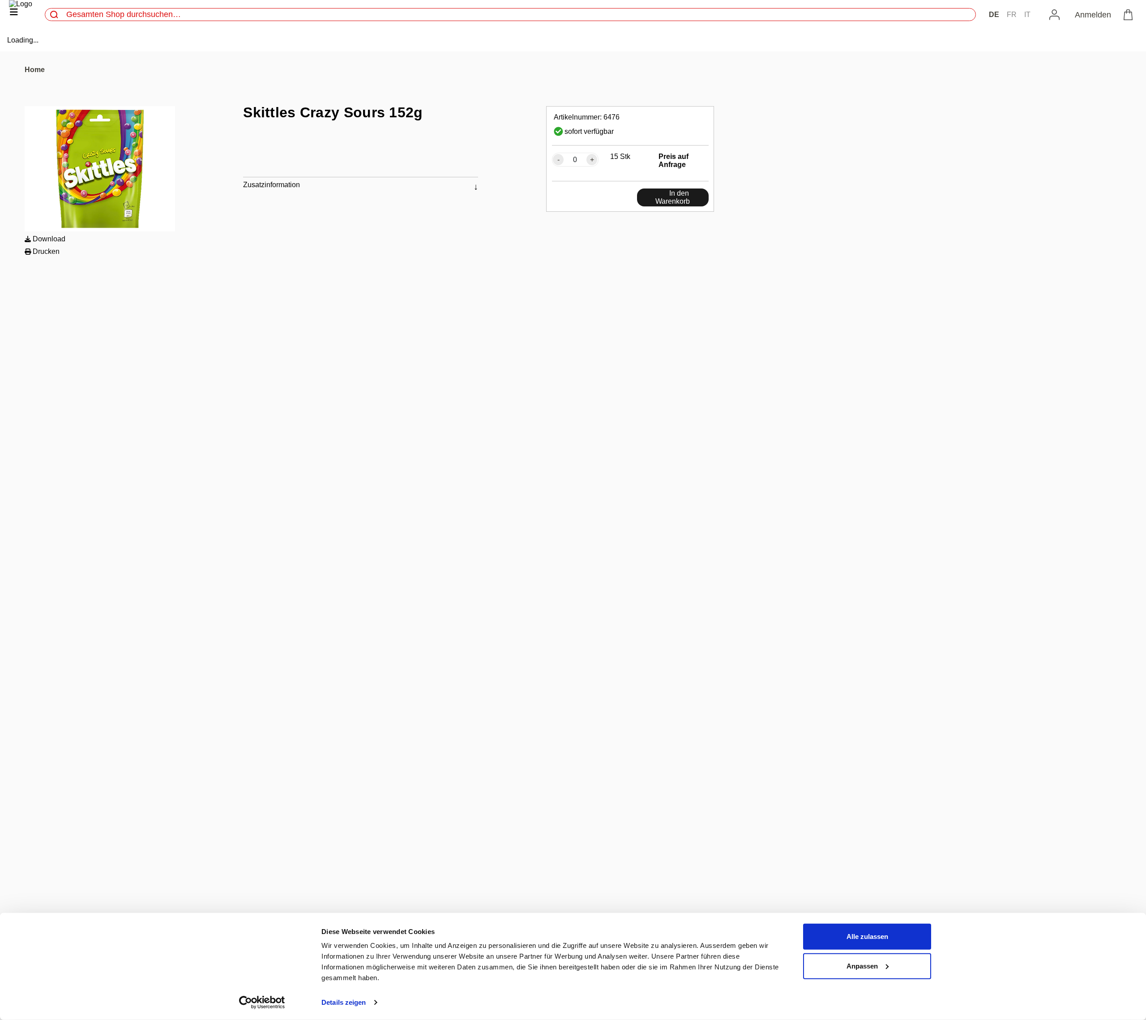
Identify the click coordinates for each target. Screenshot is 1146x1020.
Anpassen (862, 965)
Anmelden (1093, 15)
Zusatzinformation (271, 185)
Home (35, 69)
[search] (54, 14)
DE (994, 14)
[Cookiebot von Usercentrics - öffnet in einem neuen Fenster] (262, 1002)
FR (1012, 14)
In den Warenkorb (672, 197)
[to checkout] (1130, 14)
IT (1027, 14)
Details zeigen (343, 1002)
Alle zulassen (867, 936)
